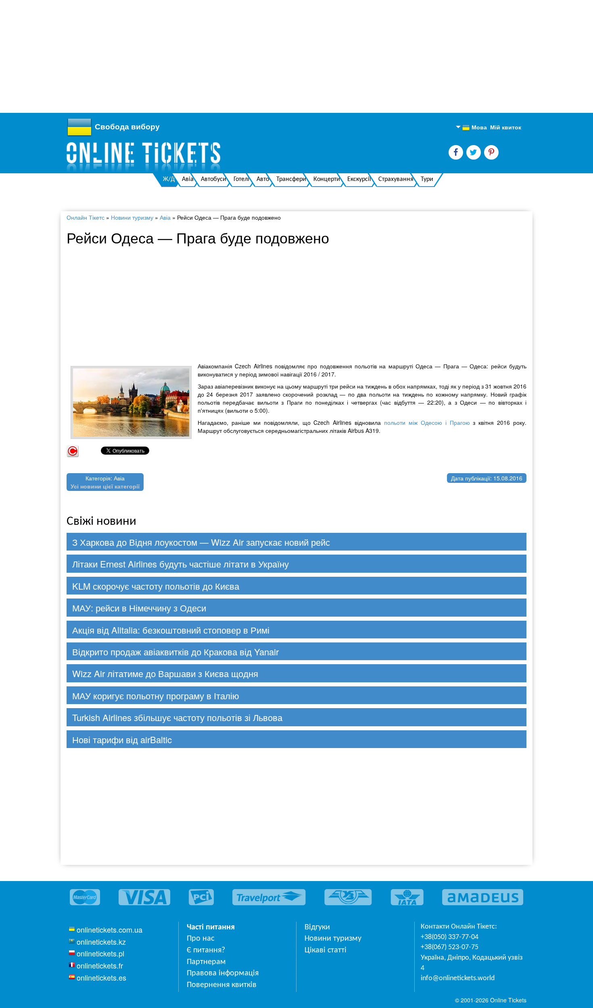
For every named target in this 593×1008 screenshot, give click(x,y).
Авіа (188, 179)
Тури (427, 179)
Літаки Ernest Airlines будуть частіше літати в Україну (180, 563)
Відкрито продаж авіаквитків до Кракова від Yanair (175, 651)
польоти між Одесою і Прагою (427, 422)
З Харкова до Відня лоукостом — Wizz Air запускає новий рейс (201, 542)
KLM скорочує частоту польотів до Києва (155, 586)
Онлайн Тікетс (85, 217)
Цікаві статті (326, 950)
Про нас (200, 939)
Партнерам (206, 962)
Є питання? (206, 950)
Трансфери (291, 179)
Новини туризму (132, 217)
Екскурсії (359, 179)
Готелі (241, 179)
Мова (474, 127)
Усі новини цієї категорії (105, 486)
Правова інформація (223, 973)
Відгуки (317, 927)
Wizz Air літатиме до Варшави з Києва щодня (165, 673)
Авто (263, 179)
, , (472, 963)
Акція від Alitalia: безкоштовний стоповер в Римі (170, 630)
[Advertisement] (242, 56)
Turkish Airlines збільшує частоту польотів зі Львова (177, 717)
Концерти (326, 179)
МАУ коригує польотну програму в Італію (155, 695)
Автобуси (213, 179)
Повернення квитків (222, 985)
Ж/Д (169, 179)
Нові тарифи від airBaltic (122, 739)
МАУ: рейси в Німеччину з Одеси (139, 607)
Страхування (395, 179)
